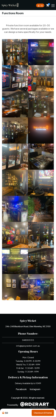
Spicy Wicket (28, 321)
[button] (15, 52)
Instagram (35, 389)
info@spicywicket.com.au (28, 346)
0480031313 (28, 340)
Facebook (21, 389)
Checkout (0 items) (43, 413)
